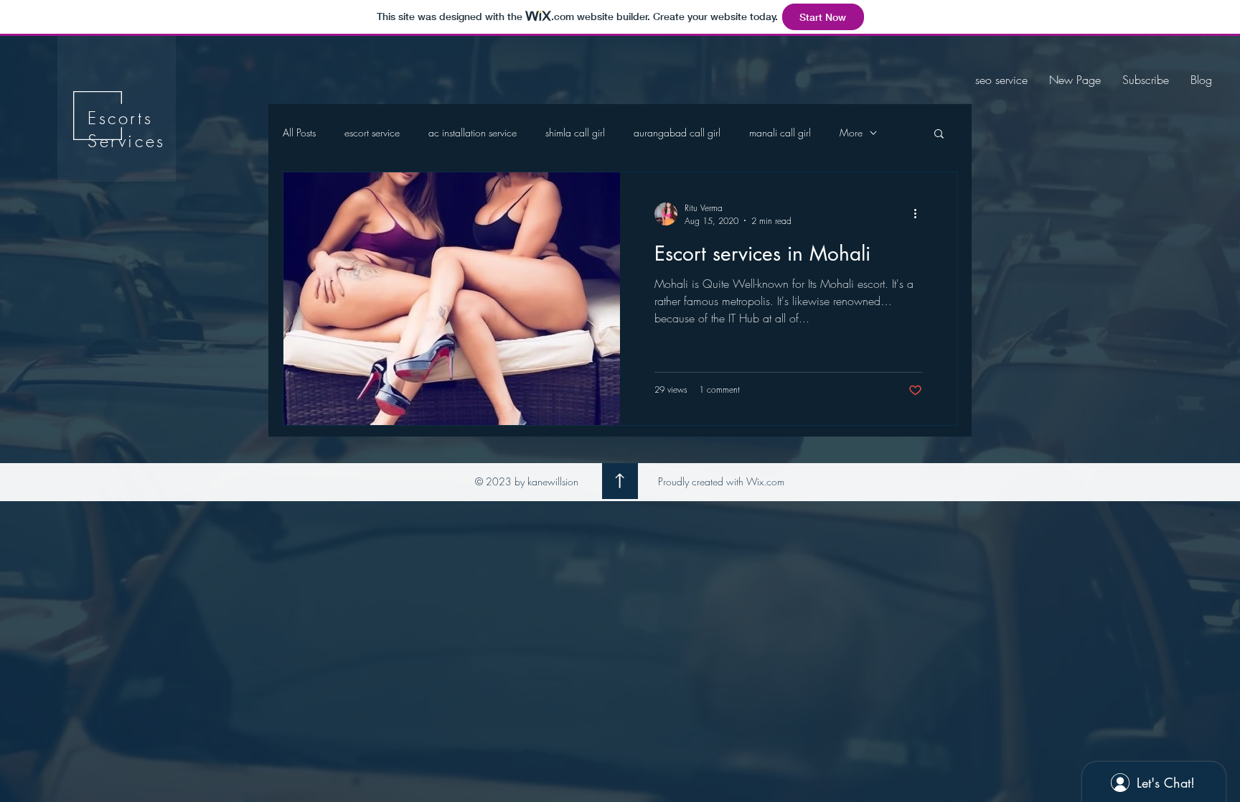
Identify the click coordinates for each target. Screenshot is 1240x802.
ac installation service (472, 132)
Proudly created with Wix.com (721, 481)
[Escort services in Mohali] (451, 298)
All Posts (299, 132)
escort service (372, 132)
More (851, 132)
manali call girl (780, 132)
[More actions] (920, 214)
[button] (939, 134)
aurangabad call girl (677, 132)
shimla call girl (575, 132)
